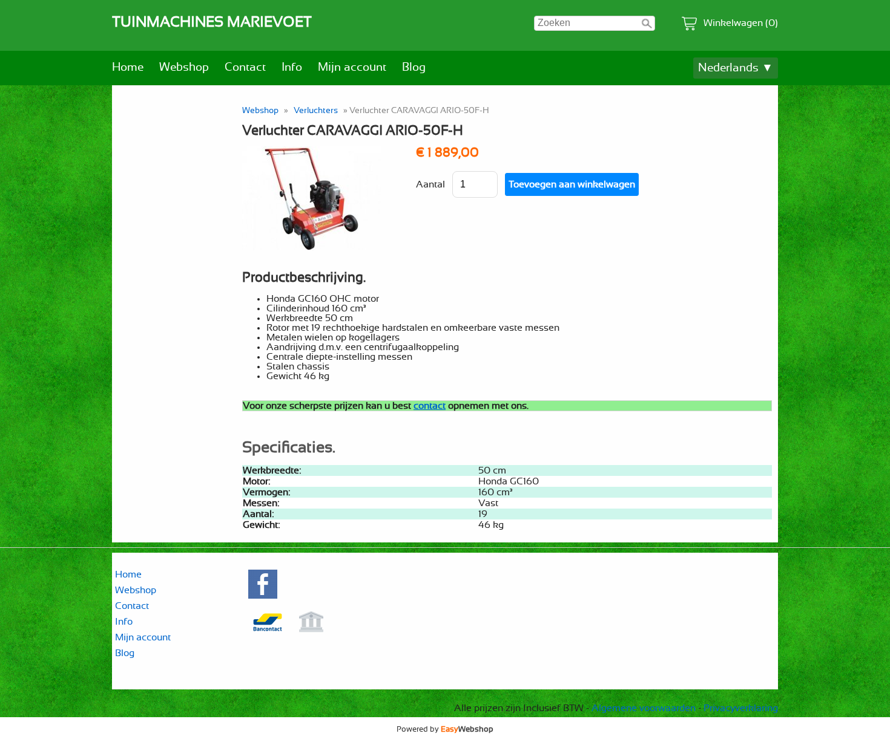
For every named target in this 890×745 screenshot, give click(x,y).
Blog (414, 67)
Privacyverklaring (741, 708)
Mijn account (352, 67)
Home (127, 67)
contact (430, 406)
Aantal (430, 184)
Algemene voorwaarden (644, 708)
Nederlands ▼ (735, 68)
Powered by (445, 729)
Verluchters (316, 110)
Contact (245, 67)
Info (292, 67)
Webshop (184, 67)
